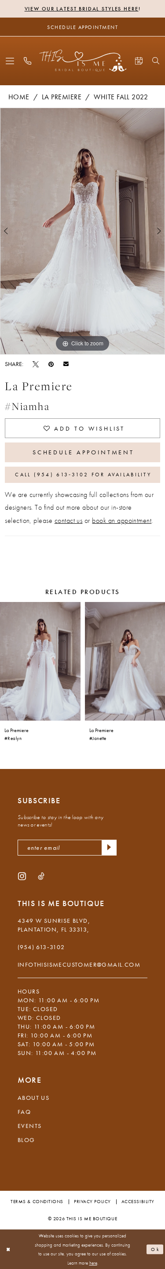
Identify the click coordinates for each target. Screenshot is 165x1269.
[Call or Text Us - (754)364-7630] (27, 61)
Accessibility (137, 1201)
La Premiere (61, 97)
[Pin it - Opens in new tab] (51, 364)
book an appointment (121, 520)
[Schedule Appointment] (138, 61)
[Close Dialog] (8, 1249)
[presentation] (40, 661)
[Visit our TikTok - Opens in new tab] (41, 876)
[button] (10, 61)
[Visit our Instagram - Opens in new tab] (22, 876)
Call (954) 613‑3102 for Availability (83, 474)
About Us (33, 1098)
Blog (26, 1140)
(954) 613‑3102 (41, 947)
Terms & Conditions (37, 1201)
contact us (69, 520)
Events (29, 1126)
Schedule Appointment (84, 452)
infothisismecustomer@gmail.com (79, 964)
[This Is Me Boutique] (82, 60)
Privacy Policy (92, 1201)
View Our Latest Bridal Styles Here (82, 8)
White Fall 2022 (121, 97)
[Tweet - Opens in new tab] (35, 364)
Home (18, 97)
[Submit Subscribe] (109, 848)
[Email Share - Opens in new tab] (66, 363)
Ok (155, 1249)
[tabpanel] (82, 231)
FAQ (24, 1112)
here (93, 1263)
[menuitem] (10, 61)
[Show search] (155, 60)
